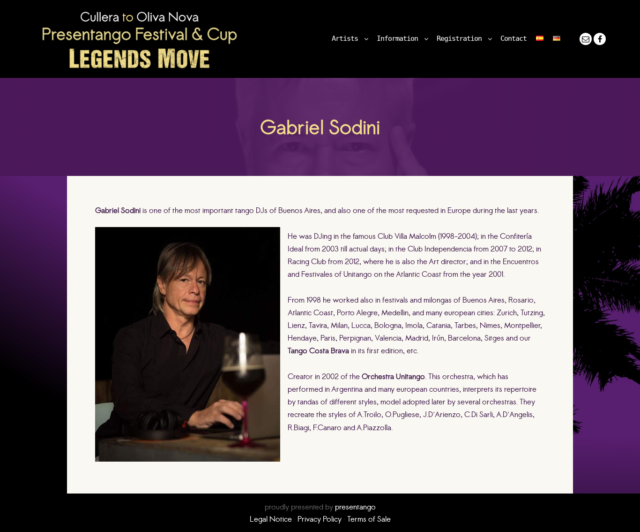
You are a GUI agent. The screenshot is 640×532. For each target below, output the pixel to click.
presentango (355, 507)
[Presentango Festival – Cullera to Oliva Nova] (139, 39)
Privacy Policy (320, 519)
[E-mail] (586, 39)
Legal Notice (271, 519)
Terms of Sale (369, 519)
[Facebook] (600, 39)
